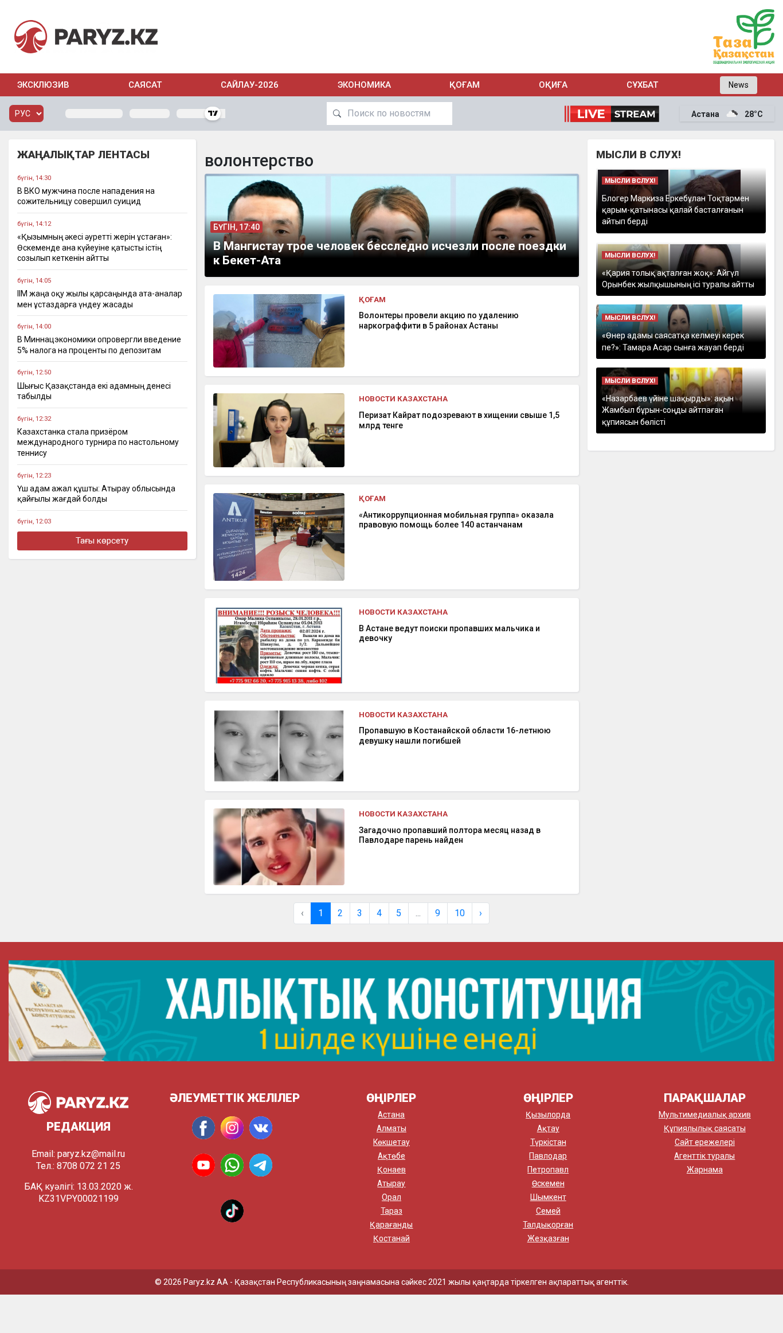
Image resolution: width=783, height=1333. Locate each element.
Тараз (391, 1210)
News (739, 84)
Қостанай (391, 1238)
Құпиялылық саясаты (705, 1128)
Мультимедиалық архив (705, 1114)
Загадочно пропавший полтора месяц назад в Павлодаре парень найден (450, 835)
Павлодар (548, 1155)
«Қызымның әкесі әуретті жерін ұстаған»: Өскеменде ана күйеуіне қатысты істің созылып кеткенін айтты (94, 247)
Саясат (145, 85)
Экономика (364, 85)
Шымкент (548, 1197)
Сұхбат (642, 85)
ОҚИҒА (553, 85)
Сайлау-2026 (250, 85)
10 (460, 913)
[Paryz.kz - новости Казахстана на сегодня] (86, 36)
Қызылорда (548, 1114)
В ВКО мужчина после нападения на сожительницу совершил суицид (86, 196)
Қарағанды (391, 1224)
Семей (548, 1210)
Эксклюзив (43, 85)
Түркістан (548, 1142)
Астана (391, 1114)
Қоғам (464, 85)
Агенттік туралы (704, 1155)
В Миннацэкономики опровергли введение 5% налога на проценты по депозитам (99, 345)
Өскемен (548, 1183)
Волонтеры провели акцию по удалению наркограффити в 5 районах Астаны (439, 320)
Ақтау (548, 1128)
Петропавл (548, 1169)
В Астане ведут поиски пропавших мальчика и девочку (449, 633)
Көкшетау (391, 1142)
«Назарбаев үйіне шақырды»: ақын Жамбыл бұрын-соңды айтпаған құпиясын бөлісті (668, 410)
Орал (391, 1197)
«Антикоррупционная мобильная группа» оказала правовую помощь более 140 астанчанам (456, 520)
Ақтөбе (391, 1155)
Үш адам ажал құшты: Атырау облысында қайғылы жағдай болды (96, 494)
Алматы (391, 1128)
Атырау (391, 1183)
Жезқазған (548, 1238)
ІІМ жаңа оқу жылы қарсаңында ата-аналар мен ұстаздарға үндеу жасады (99, 299)
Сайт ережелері (705, 1142)
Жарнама (705, 1169)
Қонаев (391, 1169)
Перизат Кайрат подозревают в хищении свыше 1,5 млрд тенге (459, 420)
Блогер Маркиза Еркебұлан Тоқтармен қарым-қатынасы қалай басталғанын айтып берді (675, 210)
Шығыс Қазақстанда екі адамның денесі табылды (94, 391)
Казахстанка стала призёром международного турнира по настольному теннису (98, 442)
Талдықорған (548, 1224)
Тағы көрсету (102, 540)
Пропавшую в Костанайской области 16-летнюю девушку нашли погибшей (455, 735)
